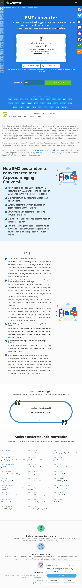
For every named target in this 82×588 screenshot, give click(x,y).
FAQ (25, 116)
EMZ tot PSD (32, 450)
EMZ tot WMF (6, 499)
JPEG (15, 99)
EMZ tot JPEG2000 (8, 464)
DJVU (15, 107)
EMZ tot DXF (32, 506)
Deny (69, 580)
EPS (40, 107)
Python (36, 152)
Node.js (59, 152)
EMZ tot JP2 (32, 457)
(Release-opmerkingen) (41, 583)
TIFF (53, 99)
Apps (39, 116)
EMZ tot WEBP (59, 478)
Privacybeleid (41, 71)
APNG (10, 103)
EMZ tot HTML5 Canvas (62, 485)
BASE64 (64, 107)
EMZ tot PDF (6, 450)
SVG (49, 103)
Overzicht (12, 116)
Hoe (19, 116)
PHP (41, 152)
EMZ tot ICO (58, 499)
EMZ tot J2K (58, 457)
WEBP (43, 103)
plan (47, 54)
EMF (23, 103)
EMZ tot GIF (32, 464)
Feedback (32, 116)
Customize (53, 580)
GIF (64, 99)
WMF (29, 103)
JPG (10, 99)
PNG (70, 99)
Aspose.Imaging (24, 575)
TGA (17, 103)
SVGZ (55, 103)
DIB (48, 99)
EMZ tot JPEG (6, 457)
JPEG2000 (34, 99)
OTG (34, 107)
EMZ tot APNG (7, 471)
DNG (21, 107)
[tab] (39, 420)
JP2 (21, 99)
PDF (26, 82)
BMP (42, 99)
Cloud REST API (7, 155)
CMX (51, 107)
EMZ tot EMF (58, 492)
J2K (27, 99)
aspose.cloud (59, 28)
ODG (28, 107)
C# (31, 152)
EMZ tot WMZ (32, 499)
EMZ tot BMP (32, 471)
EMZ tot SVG (6, 492)
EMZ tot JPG (58, 450)
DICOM (62, 103)
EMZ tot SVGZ (32, 492)
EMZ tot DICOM (7, 485)
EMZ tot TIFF (58, 471)
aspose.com (44, 28)
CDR (45, 107)
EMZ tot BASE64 (7, 506)
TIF (59, 99)
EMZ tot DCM (32, 485)
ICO (57, 107)
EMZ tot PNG (58, 464)
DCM (70, 103)
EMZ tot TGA (32, 478)
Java (45, 152)
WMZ (36, 103)
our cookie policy (66, 571)
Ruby (65, 152)
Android (51, 152)
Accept (61, 575)
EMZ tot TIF (6, 478)
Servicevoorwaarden (66, 69)
